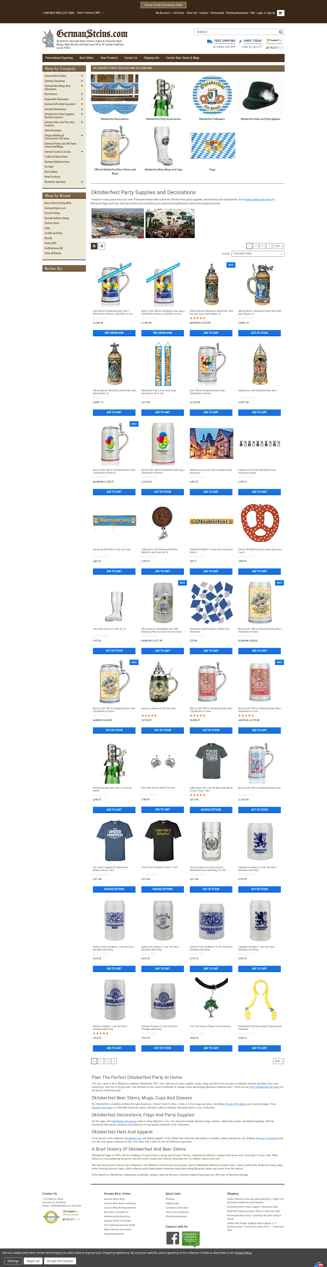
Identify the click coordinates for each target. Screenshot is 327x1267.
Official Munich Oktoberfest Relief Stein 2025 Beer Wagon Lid (260, 312)
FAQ (252, 13)
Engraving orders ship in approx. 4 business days (252, 1207)
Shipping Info (151, 58)
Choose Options (211, 809)
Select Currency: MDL (89, 12)
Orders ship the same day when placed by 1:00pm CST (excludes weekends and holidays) (255, 1201)
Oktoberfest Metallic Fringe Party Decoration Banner (211, 551)
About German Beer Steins (118, 1229)
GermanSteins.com (55, 208)
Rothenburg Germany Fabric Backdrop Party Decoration (211, 471)
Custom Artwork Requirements (120, 1207)
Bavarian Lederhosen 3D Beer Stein (158, 708)
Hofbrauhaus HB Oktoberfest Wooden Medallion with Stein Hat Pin (159, 551)
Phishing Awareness (237, 13)
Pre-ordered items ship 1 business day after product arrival (254, 1217)
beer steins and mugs (259, 199)
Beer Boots (51, 94)
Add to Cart (211, 332)
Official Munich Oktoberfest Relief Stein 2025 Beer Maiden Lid (114, 392)
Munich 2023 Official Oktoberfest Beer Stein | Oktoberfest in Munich (114, 471)
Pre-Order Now (114, 332)
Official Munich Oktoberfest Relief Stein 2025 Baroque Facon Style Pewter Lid (211, 312)
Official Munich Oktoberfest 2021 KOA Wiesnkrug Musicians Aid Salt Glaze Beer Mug (161, 630)
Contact (203, 13)
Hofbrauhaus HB (54, 248)
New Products (109, 58)
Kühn (47, 228)
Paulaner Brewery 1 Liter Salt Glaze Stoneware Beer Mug (110, 1027)
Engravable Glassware (57, 99)
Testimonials (217, 13)
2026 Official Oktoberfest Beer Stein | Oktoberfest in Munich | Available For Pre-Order (113, 312)
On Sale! (49, 166)
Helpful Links (172, 1203)
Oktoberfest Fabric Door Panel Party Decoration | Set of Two (158, 392)
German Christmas (55, 81)
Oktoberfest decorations (124, 1121)
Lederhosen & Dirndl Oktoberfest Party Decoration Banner (257, 471)
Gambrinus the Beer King (117, 1216)
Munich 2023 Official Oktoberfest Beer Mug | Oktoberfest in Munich (163, 471)
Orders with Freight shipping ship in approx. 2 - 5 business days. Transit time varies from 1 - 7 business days (255, 1226)
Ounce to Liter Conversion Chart (163, 4)
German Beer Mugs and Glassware (57, 87)
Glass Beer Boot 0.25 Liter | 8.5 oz (109, 629)
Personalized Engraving (59, 58)
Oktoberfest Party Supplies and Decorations (59, 115)
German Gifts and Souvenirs (60, 104)
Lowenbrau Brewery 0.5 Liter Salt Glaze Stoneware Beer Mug (257, 869)
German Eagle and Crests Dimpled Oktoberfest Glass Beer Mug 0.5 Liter (208, 869)
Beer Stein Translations (116, 1212)
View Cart (192, 13)
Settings (13, 1261)
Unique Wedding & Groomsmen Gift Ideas (57, 137)
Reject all (33, 1261)
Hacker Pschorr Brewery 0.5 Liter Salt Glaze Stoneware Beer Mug (211, 948)
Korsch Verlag (52, 213)
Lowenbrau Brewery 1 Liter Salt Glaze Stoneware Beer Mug (256, 948)
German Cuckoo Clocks (58, 151)
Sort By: (226, 253)
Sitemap (170, 1199)
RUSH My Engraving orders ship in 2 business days (253, 1211)
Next (277, 246)
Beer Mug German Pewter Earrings (158, 787)
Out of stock (259, 332)
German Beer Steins (55, 76)
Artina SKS (50, 243)
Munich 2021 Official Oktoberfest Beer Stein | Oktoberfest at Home (114, 710)
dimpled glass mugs (102, 1107)
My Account (162, 13)
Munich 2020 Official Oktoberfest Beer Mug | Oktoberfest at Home (260, 710)
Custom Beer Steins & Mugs (182, 58)
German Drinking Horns (57, 161)
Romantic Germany (55, 182)
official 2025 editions (235, 1104)
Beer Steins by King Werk (58, 203)
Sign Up (271, 13)
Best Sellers (86, 58)
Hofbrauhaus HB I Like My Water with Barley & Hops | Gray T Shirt (211, 789)
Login (260, 13)
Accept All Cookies (60, 1261)
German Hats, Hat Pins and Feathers (59, 124)
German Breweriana (55, 109)
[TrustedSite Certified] (274, 41)
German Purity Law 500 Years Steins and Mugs (60, 145)
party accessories (269, 1138)
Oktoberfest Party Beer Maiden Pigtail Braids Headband (260, 1027)
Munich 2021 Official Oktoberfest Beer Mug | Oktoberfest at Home (260, 630)
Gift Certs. (179, 13)
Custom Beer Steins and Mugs (120, 1203)
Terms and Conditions (177, 1212)
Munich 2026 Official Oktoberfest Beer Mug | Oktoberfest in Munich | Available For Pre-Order (163, 312)
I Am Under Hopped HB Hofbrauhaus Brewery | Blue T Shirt (110, 869)
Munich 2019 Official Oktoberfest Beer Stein (259, 788)
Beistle (48, 238)
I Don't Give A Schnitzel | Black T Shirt (159, 867)
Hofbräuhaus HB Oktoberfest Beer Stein (257, 390)
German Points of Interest (117, 1221)
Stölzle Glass (52, 223)
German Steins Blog (114, 1199)
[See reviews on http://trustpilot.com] (190, 1239)
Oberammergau (53, 130)
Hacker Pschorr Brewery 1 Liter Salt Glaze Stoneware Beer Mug (113, 948)
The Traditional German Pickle (119, 1225)
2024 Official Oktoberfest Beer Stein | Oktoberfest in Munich (208, 392)
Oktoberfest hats (133, 1138)
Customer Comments (177, 1207)
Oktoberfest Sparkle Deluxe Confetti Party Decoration (209, 630)
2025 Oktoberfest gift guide (265, 1087)
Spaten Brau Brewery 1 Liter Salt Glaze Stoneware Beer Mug (160, 948)
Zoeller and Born (54, 233)
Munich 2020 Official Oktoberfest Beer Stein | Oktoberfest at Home (211, 710)
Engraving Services (114, 1234)
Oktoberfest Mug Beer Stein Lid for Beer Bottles (112, 789)
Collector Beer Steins (56, 156)
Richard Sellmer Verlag (57, 218)
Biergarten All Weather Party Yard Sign (112, 549)
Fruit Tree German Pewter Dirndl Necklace (210, 1026)
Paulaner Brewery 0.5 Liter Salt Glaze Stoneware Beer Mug (159, 1027)
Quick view (114, 305)
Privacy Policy (243, 1253)
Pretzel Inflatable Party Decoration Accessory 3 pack (260, 551)
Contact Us (130, 58)
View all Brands (53, 253)
